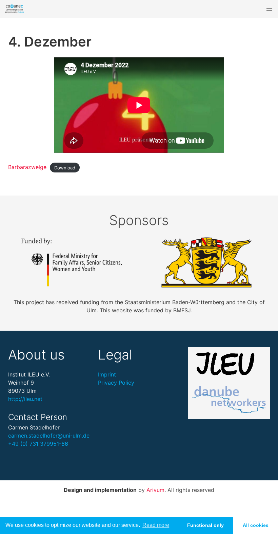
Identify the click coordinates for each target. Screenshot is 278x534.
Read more (155, 525)
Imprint (107, 374)
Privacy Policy (116, 382)
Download (64, 167)
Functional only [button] (205, 525)
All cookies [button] (256, 525)
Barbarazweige (27, 167)
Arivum (155, 489)
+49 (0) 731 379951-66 (38, 443)
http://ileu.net (25, 398)
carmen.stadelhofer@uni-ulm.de (49, 435)
